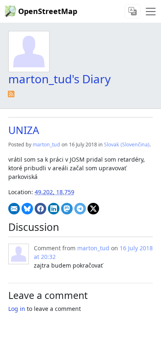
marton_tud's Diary (59, 79)
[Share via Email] (14, 208)
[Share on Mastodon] (67, 208)
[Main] (150, 11)
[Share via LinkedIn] (53, 208)
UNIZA (23, 130)
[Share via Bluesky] (27, 208)
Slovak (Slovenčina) (126, 144)
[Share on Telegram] (80, 208)
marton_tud (46, 144)
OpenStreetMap (47, 11)
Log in (16, 309)
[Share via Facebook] (40, 208)
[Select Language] (132, 11)
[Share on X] (93, 208)
